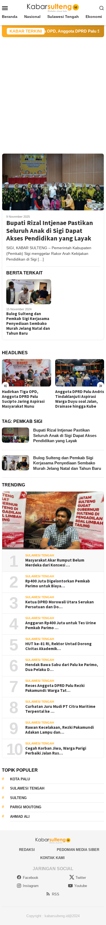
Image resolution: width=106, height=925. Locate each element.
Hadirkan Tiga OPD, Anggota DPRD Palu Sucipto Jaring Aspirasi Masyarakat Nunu (23, 399)
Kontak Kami (52, 858)
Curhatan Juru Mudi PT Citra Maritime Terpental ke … (60, 709)
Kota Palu (20, 779)
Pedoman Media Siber (78, 850)
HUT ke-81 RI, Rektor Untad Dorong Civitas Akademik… (58, 646)
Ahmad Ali (20, 817)
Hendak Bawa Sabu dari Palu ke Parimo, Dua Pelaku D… (61, 667)
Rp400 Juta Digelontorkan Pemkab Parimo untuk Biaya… (57, 583)
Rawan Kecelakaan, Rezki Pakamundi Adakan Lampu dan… (59, 730)
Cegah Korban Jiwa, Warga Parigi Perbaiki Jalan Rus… (55, 751)
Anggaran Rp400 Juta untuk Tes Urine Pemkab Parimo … (60, 625)
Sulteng (18, 798)
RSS (55, 894)
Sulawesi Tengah (39, 555)
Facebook (30, 878)
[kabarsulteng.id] (53, 7)
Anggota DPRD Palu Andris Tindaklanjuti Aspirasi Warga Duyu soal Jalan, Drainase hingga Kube (79, 399)
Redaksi (27, 850)
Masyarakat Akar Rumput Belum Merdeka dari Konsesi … (54, 563)
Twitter (81, 878)
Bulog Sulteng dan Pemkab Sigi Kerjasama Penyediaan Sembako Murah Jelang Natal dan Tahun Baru (28, 323)
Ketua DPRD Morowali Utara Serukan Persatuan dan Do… (59, 604)
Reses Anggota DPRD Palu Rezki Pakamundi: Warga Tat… (55, 688)
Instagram (31, 886)
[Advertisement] (53, 93)
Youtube (80, 886)
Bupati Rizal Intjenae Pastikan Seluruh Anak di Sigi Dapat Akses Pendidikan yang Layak (49, 230)
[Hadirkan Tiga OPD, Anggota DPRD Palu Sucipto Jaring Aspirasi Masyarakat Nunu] (26, 373)
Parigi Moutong (25, 807)
